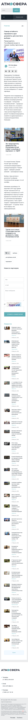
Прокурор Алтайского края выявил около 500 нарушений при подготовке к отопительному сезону (17, 587)
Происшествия (15, 604)
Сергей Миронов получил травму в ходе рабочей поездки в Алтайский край (17, 641)
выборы (15, 253)
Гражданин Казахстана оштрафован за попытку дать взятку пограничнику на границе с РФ (17, 535)
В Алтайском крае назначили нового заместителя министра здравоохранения (17, 574)
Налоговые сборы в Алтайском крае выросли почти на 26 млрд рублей (16, 412)
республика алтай (11, 257)
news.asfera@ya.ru (8, 686)
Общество (14, 335)
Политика (7, 26)
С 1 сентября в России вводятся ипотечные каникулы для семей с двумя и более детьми (17, 384)
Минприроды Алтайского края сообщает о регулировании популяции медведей (17, 508)
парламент (9, 261)
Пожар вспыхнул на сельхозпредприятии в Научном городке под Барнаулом (17, 600)
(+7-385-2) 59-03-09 (8, 679)
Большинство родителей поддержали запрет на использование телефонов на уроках (17, 549)
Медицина (14, 578)
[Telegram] (12, 71)
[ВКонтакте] (5, 71)
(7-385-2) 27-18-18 (8, 692)
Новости (8, 324)
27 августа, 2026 (15, 542)
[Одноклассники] (9, 71)
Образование (14, 349)
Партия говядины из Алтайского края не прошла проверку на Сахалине (16, 357)
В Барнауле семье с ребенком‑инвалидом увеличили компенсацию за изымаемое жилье (17, 330)
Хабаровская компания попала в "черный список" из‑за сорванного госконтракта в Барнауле (17, 398)
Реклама (12, 717)
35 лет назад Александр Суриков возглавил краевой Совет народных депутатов (16, 446)
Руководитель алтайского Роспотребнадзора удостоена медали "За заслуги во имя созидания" (17, 614)
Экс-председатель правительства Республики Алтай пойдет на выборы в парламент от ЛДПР (13, 147)
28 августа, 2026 (15, 337)
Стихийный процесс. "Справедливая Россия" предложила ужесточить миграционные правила (17, 370)
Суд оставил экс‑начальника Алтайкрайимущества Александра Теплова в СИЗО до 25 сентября (17, 472)
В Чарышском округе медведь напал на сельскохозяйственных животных (17, 562)
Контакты (19, 717)
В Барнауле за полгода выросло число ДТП (17, 422)
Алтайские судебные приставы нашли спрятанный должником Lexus (17, 485)
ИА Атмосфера (14, 4)
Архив (14, 652)
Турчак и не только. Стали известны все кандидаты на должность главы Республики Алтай (13, 233)
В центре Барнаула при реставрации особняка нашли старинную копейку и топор (17, 459)
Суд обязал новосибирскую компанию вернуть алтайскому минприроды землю (16, 628)
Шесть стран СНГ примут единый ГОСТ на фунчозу (16, 496)
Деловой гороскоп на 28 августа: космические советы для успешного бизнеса (17, 522)
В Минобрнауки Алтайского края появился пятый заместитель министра (15, 344)
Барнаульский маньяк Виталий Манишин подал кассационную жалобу (17, 433)
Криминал (14, 437)
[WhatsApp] (15, 71)
